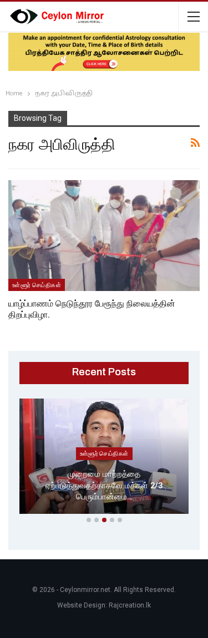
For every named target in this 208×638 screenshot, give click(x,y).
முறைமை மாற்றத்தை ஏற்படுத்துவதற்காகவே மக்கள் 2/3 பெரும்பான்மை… (104, 485)
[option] (104, 458)
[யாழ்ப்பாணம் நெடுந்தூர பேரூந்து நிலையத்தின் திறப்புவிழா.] (104, 235)
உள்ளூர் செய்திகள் (36, 285)
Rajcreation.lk (130, 605)
